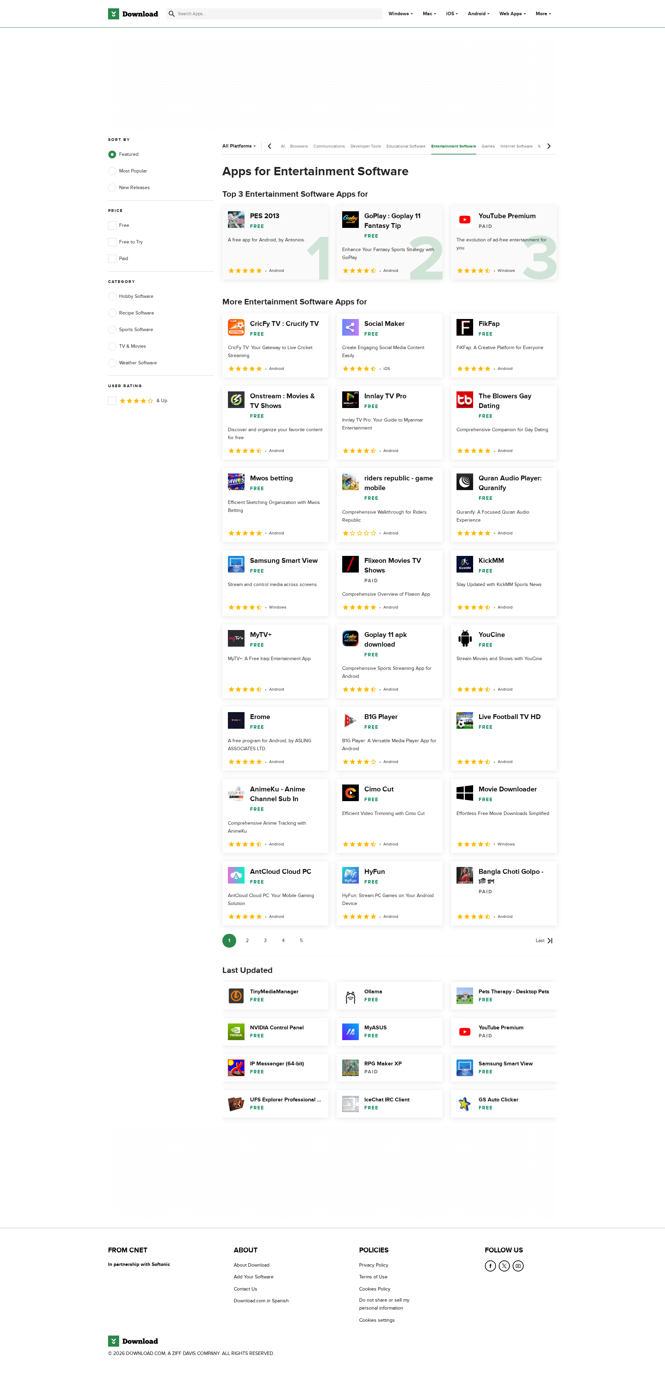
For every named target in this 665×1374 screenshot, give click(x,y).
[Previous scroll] (269, 146)
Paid (123, 258)
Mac (427, 13)
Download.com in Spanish (261, 1301)
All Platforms (237, 146)
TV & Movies (132, 346)
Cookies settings (377, 1320)
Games (488, 146)
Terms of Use (373, 1277)
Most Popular (133, 171)
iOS (450, 13)
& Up (162, 401)
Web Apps (510, 13)
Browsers (299, 146)
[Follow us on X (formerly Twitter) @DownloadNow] (504, 1265)
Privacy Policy (373, 1265)
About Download (251, 1265)
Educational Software (406, 146)
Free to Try (131, 242)
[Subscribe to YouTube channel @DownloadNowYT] (518, 1265)
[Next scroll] (548, 146)
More (541, 14)
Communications (329, 146)
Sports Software (136, 330)
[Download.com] (133, 13)
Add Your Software (254, 1277)
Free (124, 225)
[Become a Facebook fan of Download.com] (490, 1265)
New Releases (134, 187)
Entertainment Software (453, 146)
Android (477, 13)
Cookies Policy (374, 1289)
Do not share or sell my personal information (384, 1304)
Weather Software (138, 363)
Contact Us (245, 1289)
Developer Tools (366, 146)
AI (283, 146)
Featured (129, 154)
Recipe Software (136, 313)
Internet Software (516, 146)
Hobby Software (136, 296)
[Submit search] (171, 13)
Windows (399, 13)
